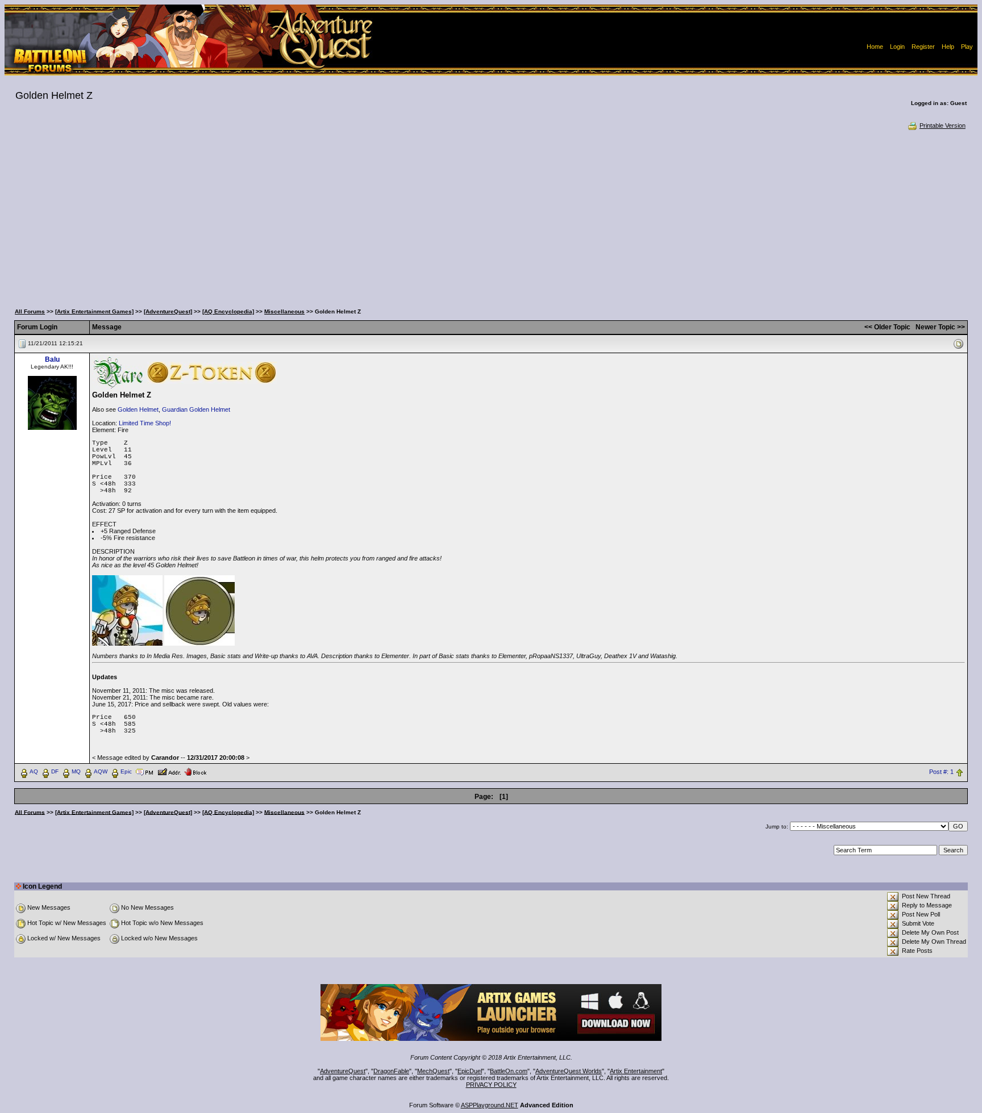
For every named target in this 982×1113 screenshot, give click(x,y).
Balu (52, 359)
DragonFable (391, 1071)
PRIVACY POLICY (491, 1084)
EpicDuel (469, 1071)
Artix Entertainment (636, 1071)
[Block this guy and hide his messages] (195, 771)
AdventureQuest (342, 1071)
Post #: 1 (941, 771)
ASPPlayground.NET (489, 1105)
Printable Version (942, 125)
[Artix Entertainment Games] (94, 311)
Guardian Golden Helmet (196, 409)
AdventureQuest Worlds (568, 1071)
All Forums (30, 311)
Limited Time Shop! (145, 423)
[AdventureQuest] (168, 311)
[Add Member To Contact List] (169, 771)
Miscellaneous (284, 311)
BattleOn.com (508, 1071)
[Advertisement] (491, 215)
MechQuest (433, 1071)
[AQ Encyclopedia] (228, 311)
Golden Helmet (138, 409)
